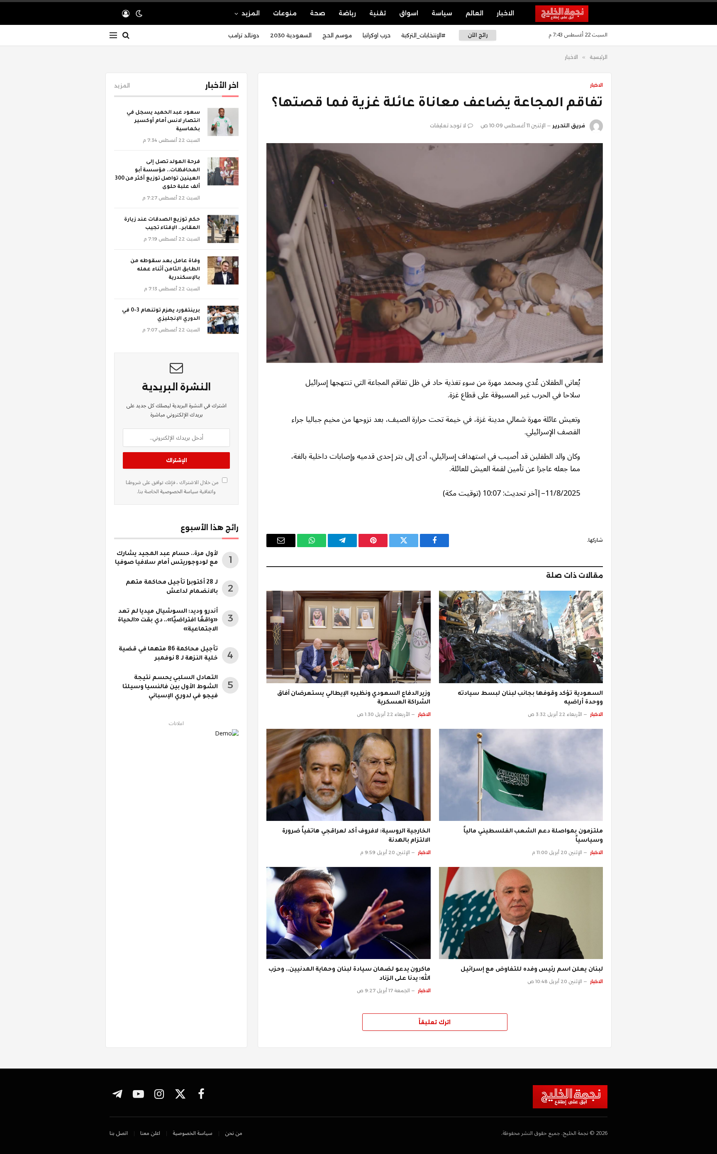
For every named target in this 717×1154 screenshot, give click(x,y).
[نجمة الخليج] (571, 13)
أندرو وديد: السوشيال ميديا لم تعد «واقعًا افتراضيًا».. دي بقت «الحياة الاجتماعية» (168, 621)
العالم (474, 13)
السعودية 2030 (291, 35)
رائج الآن (478, 35)
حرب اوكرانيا (376, 35)
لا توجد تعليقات (448, 125)
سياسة (442, 13)
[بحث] (126, 35)
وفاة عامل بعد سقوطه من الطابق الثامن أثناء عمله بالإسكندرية (165, 269)
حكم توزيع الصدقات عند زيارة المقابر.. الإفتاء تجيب (162, 224)
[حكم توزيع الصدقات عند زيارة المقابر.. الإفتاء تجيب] (223, 229)
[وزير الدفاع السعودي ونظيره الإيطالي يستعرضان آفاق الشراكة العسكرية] (348, 637)
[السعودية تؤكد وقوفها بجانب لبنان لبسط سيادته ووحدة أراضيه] (521, 637)
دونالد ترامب (243, 35)
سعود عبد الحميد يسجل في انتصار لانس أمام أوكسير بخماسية (163, 121)
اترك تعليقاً (435, 1022)
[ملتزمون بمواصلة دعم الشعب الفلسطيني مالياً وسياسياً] (521, 775)
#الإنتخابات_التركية (423, 35)
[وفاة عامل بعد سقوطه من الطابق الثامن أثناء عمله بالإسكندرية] (223, 270)
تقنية (377, 13)
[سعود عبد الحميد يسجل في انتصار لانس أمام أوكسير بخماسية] (223, 122)
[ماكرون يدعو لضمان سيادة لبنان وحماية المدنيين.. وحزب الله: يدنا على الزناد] (348, 913)
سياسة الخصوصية (178, 491)
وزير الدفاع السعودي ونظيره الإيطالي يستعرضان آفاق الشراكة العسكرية (354, 698)
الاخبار (505, 13)
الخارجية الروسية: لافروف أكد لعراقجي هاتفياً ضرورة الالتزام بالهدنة (356, 836)
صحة (317, 13)
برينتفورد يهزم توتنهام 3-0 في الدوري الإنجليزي (161, 315)
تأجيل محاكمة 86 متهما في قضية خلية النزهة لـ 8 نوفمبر (168, 654)
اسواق (408, 13)
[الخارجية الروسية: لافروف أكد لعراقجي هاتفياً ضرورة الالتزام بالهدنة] (348, 775)
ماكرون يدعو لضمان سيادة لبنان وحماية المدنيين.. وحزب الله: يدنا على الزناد (349, 974)
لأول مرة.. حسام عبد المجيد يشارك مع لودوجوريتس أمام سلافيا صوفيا (166, 559)
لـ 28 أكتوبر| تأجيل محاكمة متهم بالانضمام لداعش (172, 587)
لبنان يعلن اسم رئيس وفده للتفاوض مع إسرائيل (532, 970)
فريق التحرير (568, 125)
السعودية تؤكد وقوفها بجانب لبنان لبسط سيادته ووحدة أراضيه (530, 698)
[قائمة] (113, 35)
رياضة (347, 13)
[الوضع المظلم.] (139, 13)
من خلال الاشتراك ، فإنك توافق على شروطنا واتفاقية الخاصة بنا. (173, 487)
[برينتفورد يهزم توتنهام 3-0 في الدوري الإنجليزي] (223, 320)
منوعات (285, 13)
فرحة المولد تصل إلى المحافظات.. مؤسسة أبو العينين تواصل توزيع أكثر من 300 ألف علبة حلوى (157, 174)
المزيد (250, 13)
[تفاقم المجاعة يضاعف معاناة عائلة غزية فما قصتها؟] (434, 253)
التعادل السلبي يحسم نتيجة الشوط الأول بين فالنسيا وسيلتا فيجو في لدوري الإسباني (170, 687)
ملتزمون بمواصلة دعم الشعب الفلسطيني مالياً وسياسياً (533, 836)
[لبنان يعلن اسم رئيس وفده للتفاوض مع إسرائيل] (521, 913)
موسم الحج (337, 35)
